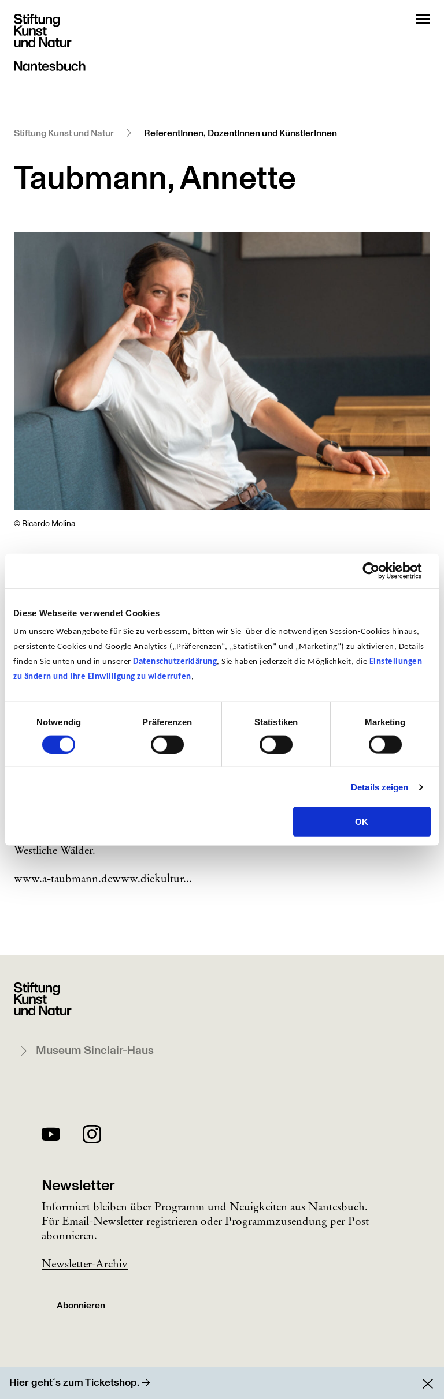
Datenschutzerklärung (175, 662)
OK (361, 822)
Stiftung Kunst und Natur (64, 133)
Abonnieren (81, 1305)
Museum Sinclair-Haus (95, 1051)
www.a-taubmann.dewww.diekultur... (103, 878)
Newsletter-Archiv (85, 1263)
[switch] (167, 744)
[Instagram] (92, 1136)
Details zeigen (379, 787)
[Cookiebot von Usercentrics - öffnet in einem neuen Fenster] (380, 570)
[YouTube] (51, 1136)
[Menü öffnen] (423, 19)
